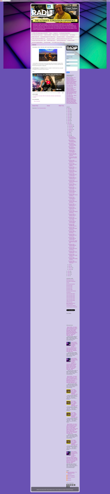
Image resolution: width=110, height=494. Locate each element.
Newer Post (35, 105)
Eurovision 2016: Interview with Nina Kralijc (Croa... (72, 208)
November (71, 126)
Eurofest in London (70, 40)
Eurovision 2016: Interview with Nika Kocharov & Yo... (72, 215)
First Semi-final (47, 95)
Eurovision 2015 (69, 286)
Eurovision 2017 (69, 288)
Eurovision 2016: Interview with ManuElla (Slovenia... (72, 225)
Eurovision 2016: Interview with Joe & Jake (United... (72, 168)
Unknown (69, 478)
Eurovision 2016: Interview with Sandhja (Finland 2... (72, 258)
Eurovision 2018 (69, 289)
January (70, 269)
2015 (69, 271)
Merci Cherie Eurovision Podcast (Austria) (70, 304)
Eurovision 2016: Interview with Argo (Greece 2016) (72, 245)
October (70, 127)
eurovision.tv (68, 292)
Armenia (36, 95)
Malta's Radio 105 (35, 36)
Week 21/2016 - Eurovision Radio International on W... (72, 141)
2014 (69, 272)
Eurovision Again (47, 42)
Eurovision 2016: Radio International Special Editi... (72, 158)
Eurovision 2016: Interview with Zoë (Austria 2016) (72, 238)
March (70, 266)
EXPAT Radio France (51, 40)
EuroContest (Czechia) (70, 284)
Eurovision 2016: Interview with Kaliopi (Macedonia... (72, 228)
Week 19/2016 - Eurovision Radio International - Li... (72, 147)
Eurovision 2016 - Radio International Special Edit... (72, 241)
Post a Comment (37, 101)
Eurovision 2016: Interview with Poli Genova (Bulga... (72, 221)
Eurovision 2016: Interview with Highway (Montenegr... (73, 211)
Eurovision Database (70, 36)
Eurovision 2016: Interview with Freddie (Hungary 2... (72, 255)
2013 (69, 274)
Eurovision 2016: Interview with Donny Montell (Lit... (72, 161)
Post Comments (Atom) (41, 108)
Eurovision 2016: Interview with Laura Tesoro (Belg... (72, 218)
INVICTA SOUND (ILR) (61, 40)
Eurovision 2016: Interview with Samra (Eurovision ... (72, 201)
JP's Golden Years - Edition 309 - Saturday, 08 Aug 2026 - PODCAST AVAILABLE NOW (74, 392)
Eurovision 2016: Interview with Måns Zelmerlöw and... (72, 178)
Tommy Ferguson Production (71, 306)
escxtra (67, 282)
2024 (69, 111)
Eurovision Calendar (61, 36)
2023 (69, 113)
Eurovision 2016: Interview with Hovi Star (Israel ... (72, 231)
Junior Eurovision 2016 (70, 297)
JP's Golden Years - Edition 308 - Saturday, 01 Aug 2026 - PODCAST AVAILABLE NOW (74, 415)
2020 (69, 117)
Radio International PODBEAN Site (38, 38)
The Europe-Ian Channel (70, 305)
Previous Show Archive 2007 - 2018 (38, 40)
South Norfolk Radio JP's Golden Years (48, 36)
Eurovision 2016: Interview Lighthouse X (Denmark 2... (73, 181)
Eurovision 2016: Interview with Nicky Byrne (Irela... (72, 184)
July (69, 132)
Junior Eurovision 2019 (70, 299)
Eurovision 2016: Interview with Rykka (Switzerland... (72, 171)
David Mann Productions (70, 281)
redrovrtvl (69, 480)
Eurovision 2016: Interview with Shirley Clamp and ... (72, 262)
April (69, 264)
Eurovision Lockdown (51, 38)
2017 (69, 122)
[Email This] (33, 94)
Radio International (71, 475)
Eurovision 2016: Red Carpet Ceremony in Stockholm (72, 154)
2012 (69, 275)
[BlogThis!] (34, 94)
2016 (69, 123)
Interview (52, 95)
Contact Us (55, 33)
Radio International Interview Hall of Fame (64, 38)
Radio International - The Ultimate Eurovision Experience (72, 473)
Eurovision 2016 (42, 95)
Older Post (61, 105)
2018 (69, 120)
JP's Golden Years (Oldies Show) (58, 42)
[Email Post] (62, 92)
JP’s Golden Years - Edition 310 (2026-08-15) (71, 86)
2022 (69, 114)
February (70, 267)
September (71, 129)
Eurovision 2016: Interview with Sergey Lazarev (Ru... (72, 252)
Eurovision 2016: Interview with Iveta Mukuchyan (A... (72, 205)
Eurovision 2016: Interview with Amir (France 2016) (72, 191)
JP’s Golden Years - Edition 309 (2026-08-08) (71, 96)
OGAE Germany (69, 301)
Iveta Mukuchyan (58, 95)
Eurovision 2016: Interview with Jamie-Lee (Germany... (72, 174)
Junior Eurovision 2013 (70, 293)
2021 (69, 116)
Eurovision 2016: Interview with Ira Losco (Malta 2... (71, 151)
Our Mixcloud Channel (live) (64, 33)
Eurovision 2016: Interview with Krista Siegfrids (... (72, 164)
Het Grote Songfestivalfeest (37, 42)
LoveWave (34, 97)
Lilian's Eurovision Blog (70, 300)
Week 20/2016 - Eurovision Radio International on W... (72, 144)
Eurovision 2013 (69, 285)
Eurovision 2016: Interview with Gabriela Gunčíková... (73, 194)
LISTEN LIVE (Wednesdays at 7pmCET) (40, 33)
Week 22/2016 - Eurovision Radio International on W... (72, 137)
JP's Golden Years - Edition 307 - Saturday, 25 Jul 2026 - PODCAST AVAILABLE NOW (74, 403)
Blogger (71, 489)
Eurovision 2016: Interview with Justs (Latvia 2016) (72, 188)
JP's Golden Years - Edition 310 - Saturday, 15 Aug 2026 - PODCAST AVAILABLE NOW (74, 442)
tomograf (63, 489)
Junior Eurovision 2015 (70, 296)
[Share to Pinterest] (37, 94)
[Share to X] (35, 94)
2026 (69, 108)
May (69, 135)
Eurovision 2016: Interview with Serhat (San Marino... (72, 248)
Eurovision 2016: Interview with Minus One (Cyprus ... (72, 235)
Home (50, 33)
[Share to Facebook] (36, 94)
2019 (69, 119)
